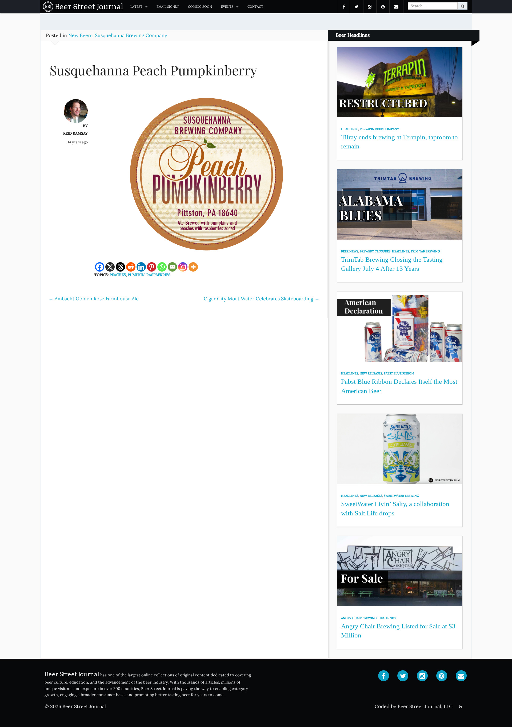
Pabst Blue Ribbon (399, 373)
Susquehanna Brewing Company (131, 35)
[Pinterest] (151, 267)
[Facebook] (99, 267)
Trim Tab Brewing (425, 251)
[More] (193, 267)
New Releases (371, 373)
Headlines (349, 129)
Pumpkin (136, 274)
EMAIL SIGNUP (168, 7)
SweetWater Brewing (401, 496)
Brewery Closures (375, 251)
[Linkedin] (141, 267)
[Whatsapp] (162, 267)
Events (227, 7)
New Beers (80, 35)
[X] (110, 267)
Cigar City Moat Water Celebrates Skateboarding (261, 299)
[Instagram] (182, 267)
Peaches (118, 274)
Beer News (349, 251)
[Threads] (120, 267)
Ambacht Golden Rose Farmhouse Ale (94, 299)
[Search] (462, 6)
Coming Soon (200, 7)
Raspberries (158, 274)
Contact (255, 7)
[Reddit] (130, 267)
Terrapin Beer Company (379, 129)
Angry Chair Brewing (359, 618)
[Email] (172, 267)
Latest (136, 7)
